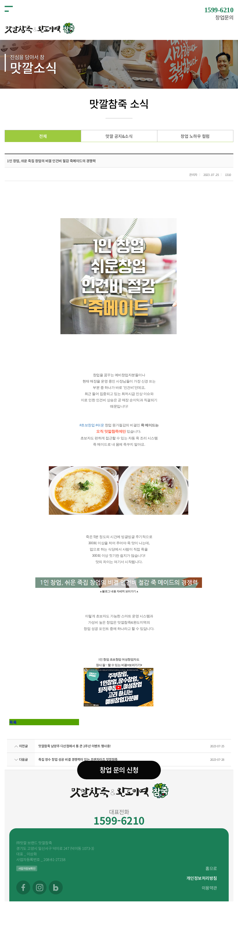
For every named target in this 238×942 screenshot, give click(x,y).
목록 (13, 722)
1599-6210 (119, 820)
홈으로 (211, 868)
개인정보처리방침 (201, 878)
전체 (43, 136)
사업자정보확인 (27, 868)
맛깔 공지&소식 (119, 136)
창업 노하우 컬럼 (195, 136)
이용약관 (209, 888)
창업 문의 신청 (119, 770)
